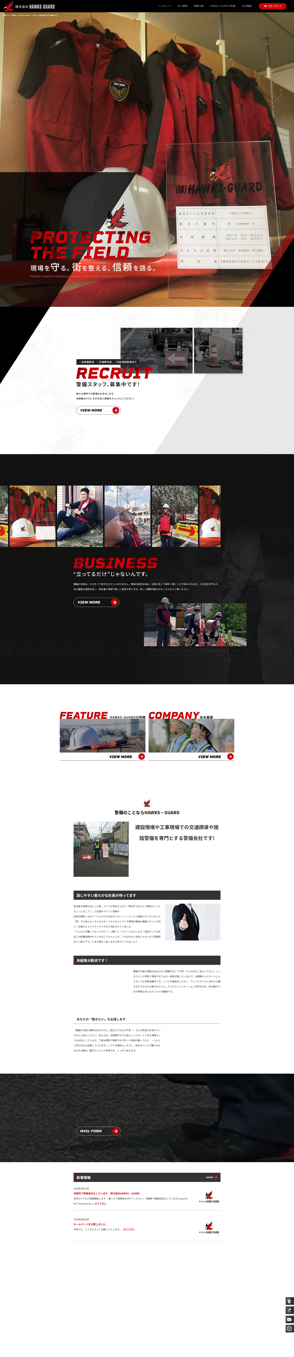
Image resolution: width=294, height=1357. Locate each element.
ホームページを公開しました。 (91, 1224)
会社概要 (249, 6)
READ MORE (96, 602)
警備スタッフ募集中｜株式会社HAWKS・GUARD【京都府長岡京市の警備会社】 (30, 15)
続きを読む (100, 1203)
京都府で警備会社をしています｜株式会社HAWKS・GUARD (107, 1193)
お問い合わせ (272, 6)
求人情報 (183, 6)
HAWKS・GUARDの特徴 (223, 6)
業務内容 (199, 6)
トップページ (165, 6)
